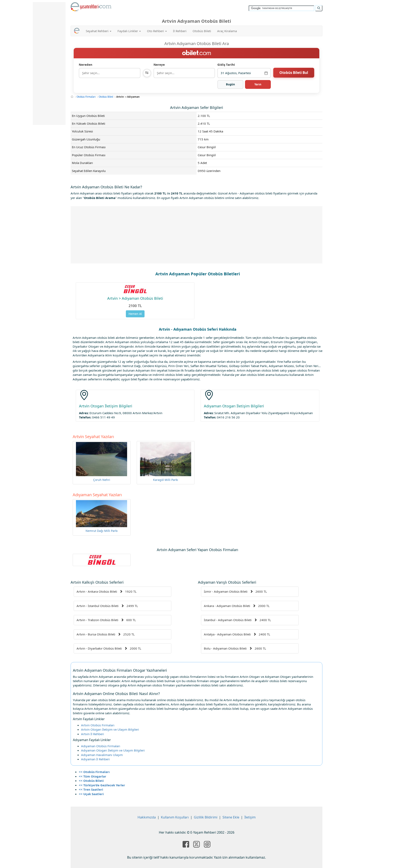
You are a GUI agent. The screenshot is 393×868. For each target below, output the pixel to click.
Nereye (159, 64)
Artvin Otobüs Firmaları (97, 725)
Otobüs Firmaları (86, 96)
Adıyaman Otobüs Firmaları (100, 746)
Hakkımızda (147, 817)
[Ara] (318, 8)
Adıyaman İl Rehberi (95, 759)
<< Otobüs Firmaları (94, 772)
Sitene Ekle (230, 817)
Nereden (85, 64)
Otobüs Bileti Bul (293, 72)
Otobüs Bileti (202, 31)
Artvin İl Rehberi (92, 734)
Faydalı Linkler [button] (128, 31)
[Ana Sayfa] (72, 96)
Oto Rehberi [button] (156, 31)
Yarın (257, 84)
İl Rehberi (179, 31)
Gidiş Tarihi (226, 64)
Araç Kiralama (227, 31)
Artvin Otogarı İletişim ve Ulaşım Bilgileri (110, 729)
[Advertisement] (196, 234)
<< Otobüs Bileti (91, 781)
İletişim (250, 817)
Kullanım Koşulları (175, 817)
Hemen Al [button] (135, 314)
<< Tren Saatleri (91, 789)
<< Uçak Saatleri (91, 794)
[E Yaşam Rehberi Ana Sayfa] (91, 6)
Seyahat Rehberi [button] (97, 31)
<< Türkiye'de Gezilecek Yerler (102, 785)
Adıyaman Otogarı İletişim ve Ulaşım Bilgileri (113, 750)
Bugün (230, 84)
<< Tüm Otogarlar (92, 776)
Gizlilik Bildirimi (205, 817)
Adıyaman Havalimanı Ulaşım (102, 755)
